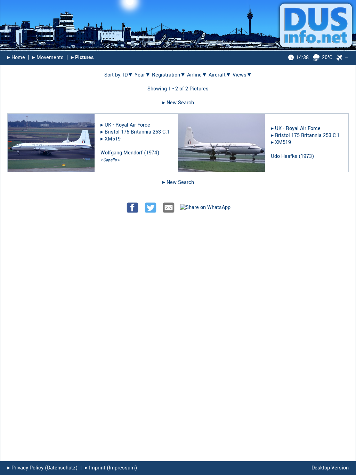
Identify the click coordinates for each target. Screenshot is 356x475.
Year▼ (143, 75)
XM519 (113, 139)
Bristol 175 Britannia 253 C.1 (137, 132)
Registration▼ (169, 75)
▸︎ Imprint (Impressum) (111, 468)
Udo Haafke (284, 156)
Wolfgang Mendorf (121, 152)
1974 (151, 152)
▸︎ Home (16, 57)
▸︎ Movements (48, 57)
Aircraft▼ (220, 75)
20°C (314, 57)
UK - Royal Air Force (127, 125)
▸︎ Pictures (82, 57)
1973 (306, 156)
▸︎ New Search (178, 102)
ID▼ (128, 75)
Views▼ (242, 75)
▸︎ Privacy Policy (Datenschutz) (42, 468)
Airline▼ (197, 75)
